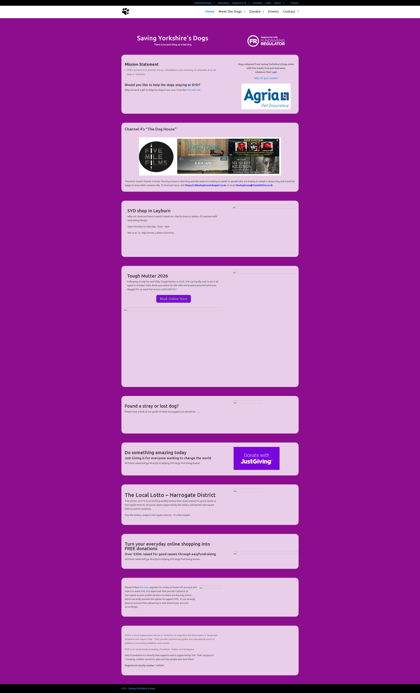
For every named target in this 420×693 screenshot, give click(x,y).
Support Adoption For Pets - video (266, 586)
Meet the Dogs (230, 11)
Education (223, 3)
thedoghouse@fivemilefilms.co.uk (254, 185)
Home (209, 11)
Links (268, 3)
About (277, 3)
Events (273, 11)
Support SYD (239, 3)
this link (144, 587)
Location (257, 3)
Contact (289, 11)
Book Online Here (174, 299)
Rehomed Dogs (203, 3)
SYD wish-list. (194, 90)
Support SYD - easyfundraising (266, 542)
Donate (255, 11)
